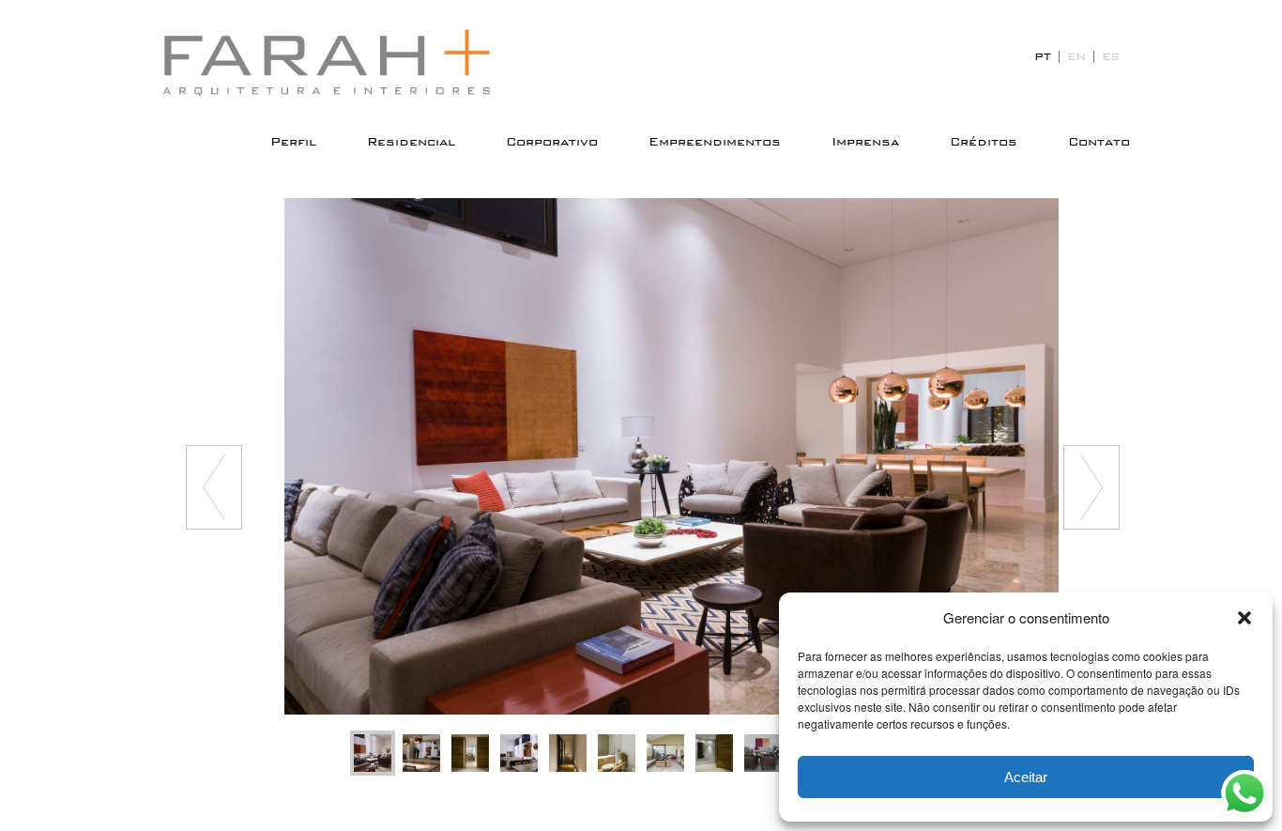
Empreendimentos (715, 141)
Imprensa (865, 141)
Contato (1099, 141)
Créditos (983, 141)
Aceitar (1025, 777)
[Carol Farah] (340, 63)
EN (1076, 56)
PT (1042, 56)
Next (1091, 487)
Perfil (293, 141)
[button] (1244, 617)
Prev (214, 487)
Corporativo (552, 141)
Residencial (411, 141)
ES (1111, 56)
